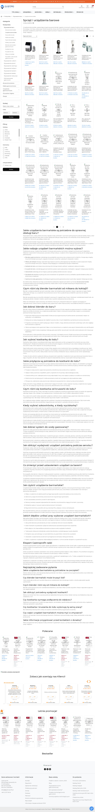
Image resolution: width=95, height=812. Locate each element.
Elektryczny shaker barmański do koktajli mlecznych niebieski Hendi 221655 (44, 88)
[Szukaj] (18, 106)
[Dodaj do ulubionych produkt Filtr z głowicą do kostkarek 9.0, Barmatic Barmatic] (91, 105)
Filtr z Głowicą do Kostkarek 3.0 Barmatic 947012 (72, 120)
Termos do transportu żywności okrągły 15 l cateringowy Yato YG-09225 (77, 651)
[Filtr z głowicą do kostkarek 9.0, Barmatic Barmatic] (88, 116)
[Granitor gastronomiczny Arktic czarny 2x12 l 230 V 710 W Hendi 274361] (31, 146)
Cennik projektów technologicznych (59, 796)
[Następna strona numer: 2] (93, 36)
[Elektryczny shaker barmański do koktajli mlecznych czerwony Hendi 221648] (31, 86)
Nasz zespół (28, 800)
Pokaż (11, 169)
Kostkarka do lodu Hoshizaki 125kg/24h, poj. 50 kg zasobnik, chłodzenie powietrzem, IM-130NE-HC (58, 212)
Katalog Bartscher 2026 (79, 788)
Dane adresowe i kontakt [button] (10, 777)
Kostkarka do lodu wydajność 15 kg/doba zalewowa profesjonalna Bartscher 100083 (86, 57)
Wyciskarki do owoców (31, 274)
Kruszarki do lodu (30, 269)
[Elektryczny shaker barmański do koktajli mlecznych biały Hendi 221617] (74, 54)
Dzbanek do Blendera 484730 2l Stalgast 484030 (44, 120)
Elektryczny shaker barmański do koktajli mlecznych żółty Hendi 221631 (58, 88)
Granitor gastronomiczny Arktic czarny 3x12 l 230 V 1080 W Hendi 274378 (44, 150)
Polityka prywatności (31, 788)
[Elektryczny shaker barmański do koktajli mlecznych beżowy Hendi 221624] (45, 54)
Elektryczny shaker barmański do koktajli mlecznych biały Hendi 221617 (72, 57)
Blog (50, 783)
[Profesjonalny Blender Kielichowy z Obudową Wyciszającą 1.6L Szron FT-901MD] (31, 116)
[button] (16, 12)
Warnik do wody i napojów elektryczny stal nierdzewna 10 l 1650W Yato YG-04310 (65, 651)
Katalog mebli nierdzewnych (81, 790)
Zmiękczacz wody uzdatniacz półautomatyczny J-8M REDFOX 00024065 (77, 731)
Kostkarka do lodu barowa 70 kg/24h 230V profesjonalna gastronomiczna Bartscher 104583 (44, 181)
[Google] (50, 769)
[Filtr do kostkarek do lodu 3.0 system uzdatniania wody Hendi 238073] (59, 116)
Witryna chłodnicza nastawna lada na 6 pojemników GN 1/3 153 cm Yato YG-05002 (18, 731)
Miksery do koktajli (30, 261)
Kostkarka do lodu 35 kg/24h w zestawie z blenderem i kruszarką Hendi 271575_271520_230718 (58, 150)
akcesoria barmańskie (83, 282)
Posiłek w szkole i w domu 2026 (58, 780)
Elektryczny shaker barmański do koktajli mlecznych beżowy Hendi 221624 (44, 57)
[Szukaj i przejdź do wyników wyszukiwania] (63, 7)
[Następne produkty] (91, 646)
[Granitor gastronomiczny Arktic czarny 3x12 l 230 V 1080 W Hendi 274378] (45, 146)
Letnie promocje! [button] (47, 711)
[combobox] (30, 36)
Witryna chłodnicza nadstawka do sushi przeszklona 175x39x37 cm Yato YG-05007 (41, 731)
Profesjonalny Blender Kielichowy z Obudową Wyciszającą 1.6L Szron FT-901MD (30, 120)
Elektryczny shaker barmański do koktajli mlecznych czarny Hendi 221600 (58, 57)
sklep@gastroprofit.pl (7, 790)
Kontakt (27, 780)
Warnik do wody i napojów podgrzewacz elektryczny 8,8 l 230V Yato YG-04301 (53, 651)
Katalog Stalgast (77, 785)
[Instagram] (47, 769)
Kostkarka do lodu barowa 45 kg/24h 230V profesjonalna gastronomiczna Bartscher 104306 (72, 88)
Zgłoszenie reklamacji (31, 785)
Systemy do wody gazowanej (33, 279)
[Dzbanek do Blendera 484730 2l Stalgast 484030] (45, 116)
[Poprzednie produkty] (4, 646)
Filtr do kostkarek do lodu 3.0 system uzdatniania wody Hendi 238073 (58, 120)
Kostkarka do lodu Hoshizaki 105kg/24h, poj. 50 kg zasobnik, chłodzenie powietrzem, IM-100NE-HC (43, 212)
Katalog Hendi (77, 783)
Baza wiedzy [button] (53, 777)
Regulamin (28, 783)
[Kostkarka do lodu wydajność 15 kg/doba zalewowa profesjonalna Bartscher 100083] (88, 54)
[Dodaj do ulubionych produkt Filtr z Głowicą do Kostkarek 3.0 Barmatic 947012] (76, 105)
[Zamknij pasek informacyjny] (93, 1)
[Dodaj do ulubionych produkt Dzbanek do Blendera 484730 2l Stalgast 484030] (48, 105)
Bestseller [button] (47, 753)
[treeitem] (11, 24)
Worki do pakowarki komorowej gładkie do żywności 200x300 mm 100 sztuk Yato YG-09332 (5, 731)
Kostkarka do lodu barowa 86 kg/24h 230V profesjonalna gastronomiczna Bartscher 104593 (58, 181)
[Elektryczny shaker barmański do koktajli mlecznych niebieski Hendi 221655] (45, 86)
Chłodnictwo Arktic (78, 797)
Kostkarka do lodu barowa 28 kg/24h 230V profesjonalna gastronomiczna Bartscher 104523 (72, 150)
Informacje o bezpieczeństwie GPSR (35, 803)
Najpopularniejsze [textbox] (27, 36)
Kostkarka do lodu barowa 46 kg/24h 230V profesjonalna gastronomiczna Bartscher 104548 (30, 181)
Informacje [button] (29, 777)
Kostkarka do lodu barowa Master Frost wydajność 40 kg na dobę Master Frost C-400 (87, 181)
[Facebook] (45, 769)
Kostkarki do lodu (30, 266)
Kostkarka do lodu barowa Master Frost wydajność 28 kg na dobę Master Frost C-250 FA (73, 181)
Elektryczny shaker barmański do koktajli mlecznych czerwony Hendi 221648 (29, 88)
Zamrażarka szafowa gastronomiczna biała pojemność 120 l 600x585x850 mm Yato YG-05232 (89, 731)
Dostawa (27, 793)
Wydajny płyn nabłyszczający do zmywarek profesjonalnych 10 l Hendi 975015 (30, 651)
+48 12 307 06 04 (6, 792)
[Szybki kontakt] (92, 809)
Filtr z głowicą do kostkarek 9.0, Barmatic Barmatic (86, 120)
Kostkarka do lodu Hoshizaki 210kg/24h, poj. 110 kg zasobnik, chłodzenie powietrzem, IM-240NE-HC (86, 212)
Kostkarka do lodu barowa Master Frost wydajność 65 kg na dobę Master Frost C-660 (30, 212)
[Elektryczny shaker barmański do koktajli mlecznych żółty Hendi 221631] (59, 86)
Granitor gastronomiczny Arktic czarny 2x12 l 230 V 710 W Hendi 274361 (30, 150)
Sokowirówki (28, 271)
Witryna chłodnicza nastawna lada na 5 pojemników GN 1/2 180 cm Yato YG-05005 (30, 731)
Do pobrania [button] (77, 777)
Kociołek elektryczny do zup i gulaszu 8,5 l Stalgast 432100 (88, 651)
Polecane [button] (47, 631)
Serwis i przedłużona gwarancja (34, 798)
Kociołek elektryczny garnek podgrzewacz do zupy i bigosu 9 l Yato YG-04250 (5, 651)
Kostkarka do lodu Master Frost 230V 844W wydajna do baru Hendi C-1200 (86, 88)
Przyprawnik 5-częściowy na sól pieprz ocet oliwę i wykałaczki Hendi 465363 (17, 651)
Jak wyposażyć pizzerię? (56, 790)
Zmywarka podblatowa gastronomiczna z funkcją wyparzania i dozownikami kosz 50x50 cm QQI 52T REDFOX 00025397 (65, 731)
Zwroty (27, 790)
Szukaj (11, 117)
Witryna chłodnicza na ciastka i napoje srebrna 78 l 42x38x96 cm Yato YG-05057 (53, 731)
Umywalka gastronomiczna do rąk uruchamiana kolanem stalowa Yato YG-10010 (41, 651)
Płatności (27, 795)
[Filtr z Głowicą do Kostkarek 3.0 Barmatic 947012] (74, 116)
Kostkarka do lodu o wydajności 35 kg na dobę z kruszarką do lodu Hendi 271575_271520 (30, 57)
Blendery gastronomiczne (32, 257)
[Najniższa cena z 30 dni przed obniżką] (9, 661)
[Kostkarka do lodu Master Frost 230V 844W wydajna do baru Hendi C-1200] (88, 86)
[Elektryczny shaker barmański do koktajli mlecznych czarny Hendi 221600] (59, 54)
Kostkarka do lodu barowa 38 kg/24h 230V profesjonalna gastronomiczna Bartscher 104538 (86, 150)
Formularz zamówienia (79, 780)
